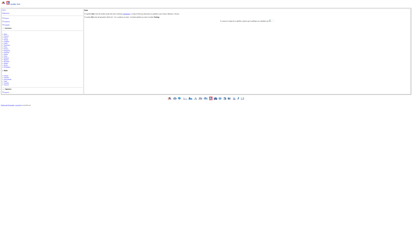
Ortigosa (6, 41)
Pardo (6, 43)
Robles (6, 63)
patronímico (126, 14)
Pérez (5, 47)
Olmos (6, 38)
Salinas (6, 76)
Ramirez (6, 58)
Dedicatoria (5, 13)
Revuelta (6, 61)
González (7, 25)
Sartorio (6, 85)
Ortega (6, 39)
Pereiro (6, 49)
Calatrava (7, 21)
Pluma (6, 54)
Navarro (6, 36)
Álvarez (6, 18)
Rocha (6, 65)
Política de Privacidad (7, 105)
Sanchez (6, 77)
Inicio (4, 10)
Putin (5, 56)
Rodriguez (7, 67)
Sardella (6, 83)
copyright (18, 105)
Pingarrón (7, 50)
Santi (5, 81)
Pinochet (6, 52)
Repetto (6, 60)
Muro (5, 34)
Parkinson (7, 45)
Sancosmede (7, 79)
